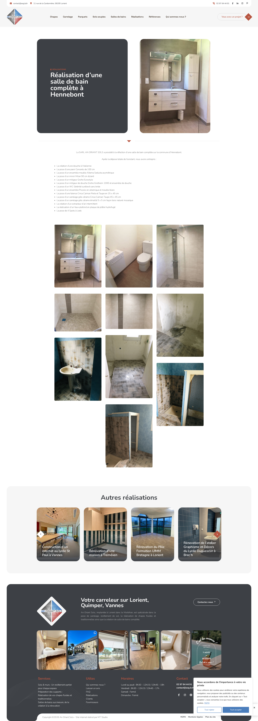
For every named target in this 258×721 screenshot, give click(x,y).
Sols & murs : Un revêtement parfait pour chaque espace (55, 686)
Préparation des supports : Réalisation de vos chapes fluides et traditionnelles (55, 695)
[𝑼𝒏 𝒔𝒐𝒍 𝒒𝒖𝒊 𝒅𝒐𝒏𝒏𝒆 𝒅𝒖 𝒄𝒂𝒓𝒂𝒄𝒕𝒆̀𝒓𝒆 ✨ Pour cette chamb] (175, 650)
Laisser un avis (93, 688)
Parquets (82, 16)
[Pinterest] (247, 3)
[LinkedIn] (237, 3)
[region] (223, 697)
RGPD (206, 703)
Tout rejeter (209, 709)
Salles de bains (118, 16)
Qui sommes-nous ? (176, 16)
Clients (89, 698)
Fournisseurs (92, 702)
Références (154, 16)
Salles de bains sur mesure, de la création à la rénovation (53, 704)
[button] (217, 534)
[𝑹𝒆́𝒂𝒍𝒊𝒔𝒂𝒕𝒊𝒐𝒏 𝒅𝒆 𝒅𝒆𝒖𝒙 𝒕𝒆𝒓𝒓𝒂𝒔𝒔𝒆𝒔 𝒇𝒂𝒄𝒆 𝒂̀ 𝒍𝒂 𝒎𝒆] (113, 650)
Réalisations (137, 16)
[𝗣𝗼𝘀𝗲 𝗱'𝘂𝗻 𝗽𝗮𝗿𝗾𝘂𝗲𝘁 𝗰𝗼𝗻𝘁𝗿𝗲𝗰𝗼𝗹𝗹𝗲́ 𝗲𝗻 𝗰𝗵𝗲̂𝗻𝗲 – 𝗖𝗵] (51, 650)
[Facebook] (232, 3)
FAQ (88, 691)
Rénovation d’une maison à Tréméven (56, 553)
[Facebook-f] (178, 694)
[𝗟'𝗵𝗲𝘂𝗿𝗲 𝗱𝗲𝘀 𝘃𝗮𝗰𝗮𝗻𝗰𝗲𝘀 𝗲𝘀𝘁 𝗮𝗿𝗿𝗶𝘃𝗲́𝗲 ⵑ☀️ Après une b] (206, 650)
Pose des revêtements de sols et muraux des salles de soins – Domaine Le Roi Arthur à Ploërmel (199, 547)
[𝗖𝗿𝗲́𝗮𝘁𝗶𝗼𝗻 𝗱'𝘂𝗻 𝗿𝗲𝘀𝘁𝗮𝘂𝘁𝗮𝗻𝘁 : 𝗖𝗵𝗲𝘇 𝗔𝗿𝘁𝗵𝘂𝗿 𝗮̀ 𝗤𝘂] (82, 650)
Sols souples (99, 16)
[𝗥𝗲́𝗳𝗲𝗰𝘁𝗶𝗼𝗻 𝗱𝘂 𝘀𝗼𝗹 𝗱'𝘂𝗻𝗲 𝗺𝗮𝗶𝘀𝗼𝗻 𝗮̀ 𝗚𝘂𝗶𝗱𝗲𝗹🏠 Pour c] (144, 650)
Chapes (54, 16)
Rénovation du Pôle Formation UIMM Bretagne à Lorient (103, 551)
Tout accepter (236, 709)
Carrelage (68, 16)
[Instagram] (242, 3)
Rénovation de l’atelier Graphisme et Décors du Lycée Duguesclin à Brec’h (152, 549)
